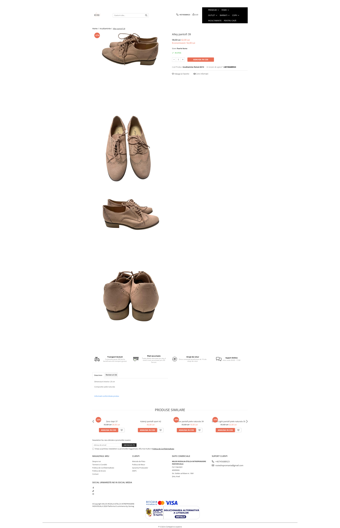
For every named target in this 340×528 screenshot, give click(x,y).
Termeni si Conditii (99, 464)
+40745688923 (222, 461)
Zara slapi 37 (112, 421)
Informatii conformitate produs (106, 396)
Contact (95, 474)
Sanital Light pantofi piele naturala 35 (228, 421)
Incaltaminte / (106, 28)
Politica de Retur (138, 464)
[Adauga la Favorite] (122, 430)
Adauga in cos (200, 59)
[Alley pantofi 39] (130, 72)
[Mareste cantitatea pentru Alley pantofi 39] (183, 59)
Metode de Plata (138, 461)
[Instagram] (93, 494)
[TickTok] (93, 491)
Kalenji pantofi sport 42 (150, 421)
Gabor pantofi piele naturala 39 (190, 421)
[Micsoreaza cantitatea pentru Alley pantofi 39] (174, 59)
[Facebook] (93, 488)
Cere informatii (202, 73)
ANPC (134, 471)
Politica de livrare (99, 471)
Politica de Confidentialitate (163, 449)
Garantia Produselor (140, 468)
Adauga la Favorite (181, 73)
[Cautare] (146, 15)
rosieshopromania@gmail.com (229, 465)
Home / (95, 28)
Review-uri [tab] (111, 375)
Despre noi (96, 461)
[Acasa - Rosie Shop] (100, 15)
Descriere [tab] (98, 375)
